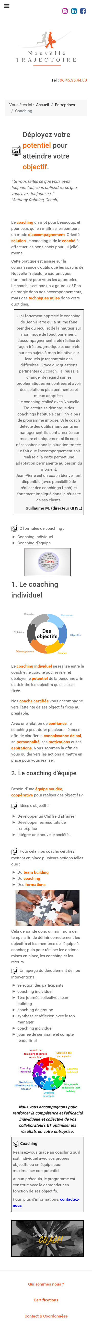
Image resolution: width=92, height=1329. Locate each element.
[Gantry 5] (46, 48)
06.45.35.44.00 (73, 80)
